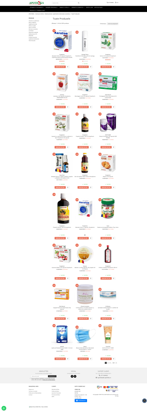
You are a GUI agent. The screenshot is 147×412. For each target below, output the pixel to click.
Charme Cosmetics (85, 306)
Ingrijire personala (33, 24)
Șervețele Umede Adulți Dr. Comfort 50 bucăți (108, 308)
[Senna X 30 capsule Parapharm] (108, 41)
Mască (85, 346)
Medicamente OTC (33, 34)
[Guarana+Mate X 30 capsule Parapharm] (62, 254)
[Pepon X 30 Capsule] (108, 163)
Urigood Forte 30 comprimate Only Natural (62, 308)
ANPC (53, 396)
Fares (108, 226)
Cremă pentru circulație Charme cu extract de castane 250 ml (85, 308)
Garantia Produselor (56, 393)
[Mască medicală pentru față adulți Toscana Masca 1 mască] (85, 334)
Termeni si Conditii (33, 391)
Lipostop (62, 94)
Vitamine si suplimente (34, 20)
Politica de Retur (55, 391)
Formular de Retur (56, 394)
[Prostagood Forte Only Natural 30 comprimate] (108, 82)
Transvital (108, 346)
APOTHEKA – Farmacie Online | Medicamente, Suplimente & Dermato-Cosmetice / (50, 14)
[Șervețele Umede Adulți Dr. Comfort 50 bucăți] (108, 294)
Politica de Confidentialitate (48, 379)
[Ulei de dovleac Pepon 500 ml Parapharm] (85, 163)
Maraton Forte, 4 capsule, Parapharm (85, 227)
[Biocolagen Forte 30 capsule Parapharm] (85, 82)
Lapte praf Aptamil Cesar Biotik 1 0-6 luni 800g (62, 348)
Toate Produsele (75, 14)
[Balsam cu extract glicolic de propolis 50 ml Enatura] (85, 254)
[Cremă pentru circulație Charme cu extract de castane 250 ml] (85, 294)
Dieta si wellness (32, 22)
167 (113, 363)
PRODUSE (31, 35)
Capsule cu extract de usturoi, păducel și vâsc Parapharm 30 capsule (62, 137)
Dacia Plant (62, 175)
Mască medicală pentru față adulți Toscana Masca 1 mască (85, 348)
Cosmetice (31, 30)
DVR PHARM (108, 135)
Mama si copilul (32, 25)
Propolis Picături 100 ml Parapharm (85, 136)
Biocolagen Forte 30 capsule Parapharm (85, 96)
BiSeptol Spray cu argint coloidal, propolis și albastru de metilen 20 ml (62, 177)
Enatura (85, 266)
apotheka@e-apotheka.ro (104, 377)
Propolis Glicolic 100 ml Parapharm (62, 227)
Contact (30, 394)
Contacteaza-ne (82, 400)
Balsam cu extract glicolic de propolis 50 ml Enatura (85, 268)
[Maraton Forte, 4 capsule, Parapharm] (85, 208)
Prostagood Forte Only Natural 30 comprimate (107, 96)
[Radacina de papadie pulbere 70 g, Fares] (108, 208)
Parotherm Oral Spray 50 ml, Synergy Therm (84, 56)
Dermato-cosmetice (33, 29)
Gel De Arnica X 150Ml (108, 348)
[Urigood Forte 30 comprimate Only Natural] (62, 294)
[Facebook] (72, 376)
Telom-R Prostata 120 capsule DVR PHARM (108, 137)
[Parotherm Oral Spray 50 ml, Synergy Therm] (85, 41)
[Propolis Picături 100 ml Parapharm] (85, 122)
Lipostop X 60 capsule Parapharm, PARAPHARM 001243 (62, 96)
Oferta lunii (89, 7)
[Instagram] (75, 376)
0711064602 (104, 375)
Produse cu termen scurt (37, 10)
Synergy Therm (85, 54)
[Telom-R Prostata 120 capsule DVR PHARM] (108, 122)
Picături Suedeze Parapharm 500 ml (108, 267)
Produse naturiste (33, 37)
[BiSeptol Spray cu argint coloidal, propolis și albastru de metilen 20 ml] (62, 163)
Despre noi (31, 389)
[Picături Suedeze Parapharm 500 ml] (108, 254)
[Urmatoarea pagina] (116, 363)
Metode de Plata (55, 389)
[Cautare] (78, 3)
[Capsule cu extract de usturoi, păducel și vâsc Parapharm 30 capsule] (62, 122)
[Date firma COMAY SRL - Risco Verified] (38, 406)
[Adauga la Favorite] (67, 67)
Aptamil (62, 346)
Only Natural (108, 94)
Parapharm (62, 54)
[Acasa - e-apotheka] (36, 3)
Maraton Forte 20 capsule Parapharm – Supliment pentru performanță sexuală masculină (62, 56)
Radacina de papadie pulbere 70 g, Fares (107, 227)
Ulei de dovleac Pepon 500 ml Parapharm (85, 176)
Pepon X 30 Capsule (108, 176)
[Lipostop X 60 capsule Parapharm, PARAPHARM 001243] (62, 82)
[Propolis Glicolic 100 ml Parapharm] (62, 208)
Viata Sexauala (32, 40)
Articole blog (98, 7)
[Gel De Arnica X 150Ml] (108, 334)
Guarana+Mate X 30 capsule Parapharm (62, 267)
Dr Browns (108, 306)
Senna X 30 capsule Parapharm (108, 56)
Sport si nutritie (32, 27)
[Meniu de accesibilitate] (144, 401)
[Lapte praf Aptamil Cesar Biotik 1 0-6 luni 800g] (62, 334)
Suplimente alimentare (34, 39)
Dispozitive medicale (33, 32)
